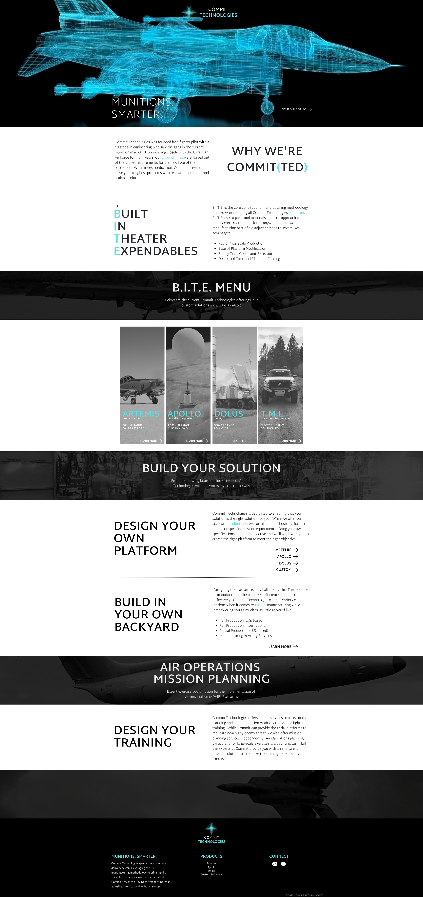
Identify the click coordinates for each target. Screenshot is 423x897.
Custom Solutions (211, 874)
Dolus (211, 871)
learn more (194, 441)
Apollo (184, 414)
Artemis (141, 414)
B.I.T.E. (260, 605)
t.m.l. (273, 414)
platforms (297, 213)
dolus (228, 414)
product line (237, 524)
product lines (172, 158)
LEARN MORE (279, 647)
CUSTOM (283, 570)
